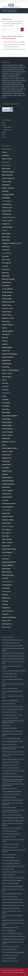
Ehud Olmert (6, 438)
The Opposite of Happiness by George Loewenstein (13, 656)
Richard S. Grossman (8, 302)
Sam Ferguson (6, 263)
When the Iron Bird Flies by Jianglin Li (11, 863)
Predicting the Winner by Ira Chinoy (10, 718)
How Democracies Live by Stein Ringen (11, 834)
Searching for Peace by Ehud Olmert (10, 844)
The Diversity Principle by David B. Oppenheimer (13, 658)
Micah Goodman (7, 292)
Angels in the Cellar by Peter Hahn (10, 688)
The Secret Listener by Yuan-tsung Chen (11, 860)
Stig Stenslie (6, 513)
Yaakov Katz (6, 350)
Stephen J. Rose (7, 471)
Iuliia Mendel (6, 412)
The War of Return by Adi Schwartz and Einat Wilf (13, 936)
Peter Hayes (6, 321)
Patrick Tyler (6, 546)
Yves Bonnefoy (6, 204)
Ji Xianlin (4, 341)
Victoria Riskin (6, 464)
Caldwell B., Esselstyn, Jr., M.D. (11, 243)
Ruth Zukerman (7, 624)
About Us (4, 124)
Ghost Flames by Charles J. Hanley (10, 927)
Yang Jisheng (6, 607)
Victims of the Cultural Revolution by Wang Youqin (13, 770)
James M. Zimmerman (9, 617)
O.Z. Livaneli (6, 403)
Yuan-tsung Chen (7, 611)
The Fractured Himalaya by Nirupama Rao (11, 791)
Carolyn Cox (6, 224)
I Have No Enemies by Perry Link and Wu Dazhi (13, 751)
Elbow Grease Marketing (20, 972)
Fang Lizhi (5, 256)
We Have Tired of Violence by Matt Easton (11, 828)
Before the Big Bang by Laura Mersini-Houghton (13, 818)
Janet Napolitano (7, 429)
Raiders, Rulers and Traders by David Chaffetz (12, 706)
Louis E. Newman (7, 432)
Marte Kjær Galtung (8, 279)
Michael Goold (6, 295)
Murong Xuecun (7, 422)
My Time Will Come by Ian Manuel (10, 896)
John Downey (6, 233)
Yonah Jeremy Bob (8, 194)
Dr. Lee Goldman (7, 289)
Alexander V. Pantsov (8, 442)
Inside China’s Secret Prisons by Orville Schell (12, 653)
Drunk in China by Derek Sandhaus (10, 955)
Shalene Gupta (6, 305)
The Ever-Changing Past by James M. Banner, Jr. (13, 902)
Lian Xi (4, 380)
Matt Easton (6, 237)
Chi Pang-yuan (6, 214)
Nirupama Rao (6, 458)
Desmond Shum (7, 497)
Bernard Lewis (6, 377)
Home (3, 122)
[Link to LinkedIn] (25, 974)
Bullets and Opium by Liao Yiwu (9, 949)
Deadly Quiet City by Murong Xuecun (10, 762)
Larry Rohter (6, 468)
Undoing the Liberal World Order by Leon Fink (12, 866)
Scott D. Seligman (7, 490)
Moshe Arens (6, 168)
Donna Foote (6, 269)
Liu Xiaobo (5, 399)
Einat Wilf (5, 578)
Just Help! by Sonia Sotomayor (9, 854)
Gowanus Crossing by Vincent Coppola (11, 642)
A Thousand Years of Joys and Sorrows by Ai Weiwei (14, 872)
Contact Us (4, 137)
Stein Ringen (6, 461)
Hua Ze (4, 328)
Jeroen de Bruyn (7, 227)
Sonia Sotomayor (7, 507)
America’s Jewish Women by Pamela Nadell (12, 933)
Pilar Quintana (6, 455)
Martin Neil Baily (7, 175)
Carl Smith (5, 500)
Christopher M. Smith (8, 503)
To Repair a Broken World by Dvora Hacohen (12, 899)
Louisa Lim (5, 386)
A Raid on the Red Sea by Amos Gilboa (11, 908)
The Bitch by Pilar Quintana (8, 930)
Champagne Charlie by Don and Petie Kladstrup (13, 877)
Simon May (5, 409)
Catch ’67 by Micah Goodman (9, 958)
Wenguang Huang (7, 575)
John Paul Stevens (7, 516)
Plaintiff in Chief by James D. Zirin (10, 961)
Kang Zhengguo (7, 347)
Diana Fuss (5, 272)
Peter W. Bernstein (8, 130)
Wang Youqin (6, 568)
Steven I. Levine (7, 373)
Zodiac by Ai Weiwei (6, 725)
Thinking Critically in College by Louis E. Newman (13, 759)
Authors (4, 132)
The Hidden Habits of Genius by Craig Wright (12, 886)
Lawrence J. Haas (7, 308)
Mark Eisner (6, 240)
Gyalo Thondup (7, 539)
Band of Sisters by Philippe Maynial (10, 700)
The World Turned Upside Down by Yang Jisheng (13, 920)
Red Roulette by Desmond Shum (9, 797)
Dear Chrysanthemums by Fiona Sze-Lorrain (12, 715)
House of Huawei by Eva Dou (8, 703)
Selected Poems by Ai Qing (8, 869)
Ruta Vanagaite (7, 552)
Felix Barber (6, 185)
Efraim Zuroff (6, 627)
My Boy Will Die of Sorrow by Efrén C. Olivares (13, 820)
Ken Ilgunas (5, 334)
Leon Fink (5, 266)
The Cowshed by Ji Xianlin (8, 857)
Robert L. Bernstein (8, 188)
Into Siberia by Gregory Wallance (9, 728)
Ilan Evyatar (6, 246)
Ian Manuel (5, 406)
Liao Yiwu (5, 383)
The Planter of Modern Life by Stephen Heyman (13, 939)
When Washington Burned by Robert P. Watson (12, 741)
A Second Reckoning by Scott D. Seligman (11, 880)
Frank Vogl (5, 559)
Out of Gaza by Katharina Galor (9, 673)
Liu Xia (4, 396)
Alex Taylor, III (6, 533)
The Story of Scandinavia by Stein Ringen (11, 738)
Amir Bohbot (6, 198)
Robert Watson (6, 572)
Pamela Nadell (6, 425)
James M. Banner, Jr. (8, 178)
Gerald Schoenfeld (8, 484)
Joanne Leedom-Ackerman (10, 370)
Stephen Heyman (7, 324)
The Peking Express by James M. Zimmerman (12, 776)
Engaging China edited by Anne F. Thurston (12, 893)
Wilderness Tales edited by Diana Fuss (10, 767)
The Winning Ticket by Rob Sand (9, 831)
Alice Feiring (6, 259)
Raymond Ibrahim (7, 331)
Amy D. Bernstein (7, 127)
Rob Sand (5, 474)
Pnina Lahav (6, 367)
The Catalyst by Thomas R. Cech (9, 712)
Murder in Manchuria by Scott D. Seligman (12, 731)
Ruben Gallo (6, 276)
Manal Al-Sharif (7, 159)
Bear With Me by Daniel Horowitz (9, 676)
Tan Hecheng (6, 529)
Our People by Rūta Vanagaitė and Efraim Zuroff (13, 952)
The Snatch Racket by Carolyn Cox (10, 847)
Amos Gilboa (6, 285)
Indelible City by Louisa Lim (8, 836)
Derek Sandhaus (7, 477)
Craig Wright (6, 588)
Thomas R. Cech (7, 207)
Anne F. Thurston (7, 542)
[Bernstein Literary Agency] (11, 5)
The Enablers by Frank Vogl (8, 874)
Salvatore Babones (8, 172)
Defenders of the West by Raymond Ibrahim (12, 815)
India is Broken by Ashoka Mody (9, 773)
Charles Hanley (7, 315)
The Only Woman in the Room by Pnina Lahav (12, 800)
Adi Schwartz (6, 487)
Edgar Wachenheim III (9, 562)
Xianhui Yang (6, 598)
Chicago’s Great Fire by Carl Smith (10, 883)
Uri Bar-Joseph (6, 181)
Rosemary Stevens (8, 520)
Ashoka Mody (6, 419)
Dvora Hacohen (7, 311)
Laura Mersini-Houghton (10, 416)
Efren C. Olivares (7, 435)
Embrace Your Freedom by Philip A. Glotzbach (12, 709)
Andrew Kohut (6, 360)
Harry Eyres (5, 250)
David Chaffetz (6, 211)
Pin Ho (4, 445)
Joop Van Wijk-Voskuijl (9, 549)
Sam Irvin (5, 337)
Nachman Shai (6, 494)
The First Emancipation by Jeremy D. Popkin (12, 645)
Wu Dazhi (5, 594)
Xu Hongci (5, 601)
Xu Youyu (5, 604)
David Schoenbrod (7, 481)
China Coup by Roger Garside (9, 807)
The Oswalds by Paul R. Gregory (9, 788)
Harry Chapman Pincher (9, 448)
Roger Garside (6, 282)
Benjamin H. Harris (8, 318)
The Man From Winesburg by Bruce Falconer (12, 640)
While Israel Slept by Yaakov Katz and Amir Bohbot (13, 670)
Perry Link (5, 390)
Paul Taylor (5, 536)
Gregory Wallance (7, 565)
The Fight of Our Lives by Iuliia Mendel (11, 794)
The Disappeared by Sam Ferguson (10, 765)
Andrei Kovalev (7, 364)
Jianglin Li (5, 344)
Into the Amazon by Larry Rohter (9, 744)
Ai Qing (4, 152)
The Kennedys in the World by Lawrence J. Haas (13, 905)
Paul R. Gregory (7, 298)
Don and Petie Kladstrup (9, 354)
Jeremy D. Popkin (7, 451)
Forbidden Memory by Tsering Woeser (10, 946)
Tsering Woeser (7, 585)
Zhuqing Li (5, 614)
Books (3, 134)
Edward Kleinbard (7, 357)
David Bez (5, 191)
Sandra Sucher (6, 523)
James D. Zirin (6, 620)
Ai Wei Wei (5, 155)
